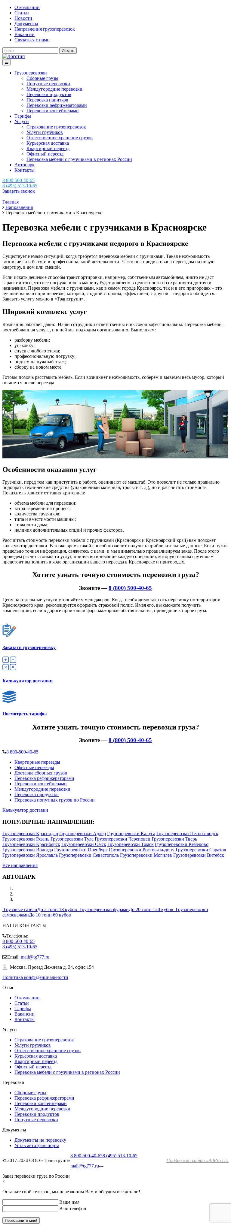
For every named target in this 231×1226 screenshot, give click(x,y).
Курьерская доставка (47, 143)
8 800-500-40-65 (22, 751)
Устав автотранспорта (36, 1145)
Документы (26, 23)
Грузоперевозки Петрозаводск (187, 833)
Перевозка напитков (47, 99)
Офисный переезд (44, 153)
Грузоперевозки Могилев (146, 855)
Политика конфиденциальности (35, 977)
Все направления (20, 865)
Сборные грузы (42, 78)
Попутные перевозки (48, 83)
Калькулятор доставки (27, 680)
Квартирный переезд (47, 148)
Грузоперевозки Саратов (201, 849)
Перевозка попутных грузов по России (54, 799)
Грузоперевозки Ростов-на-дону (141, 849)
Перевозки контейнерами (52, 110)
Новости (23, 18)
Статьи (21, 12)
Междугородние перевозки (54, 89)
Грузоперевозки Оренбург (81, 849)
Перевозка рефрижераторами (44, 778)
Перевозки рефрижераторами (56, 105)
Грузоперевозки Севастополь (89, 855)
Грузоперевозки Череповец (122, 838)
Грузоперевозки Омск (83, 844)
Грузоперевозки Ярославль (30, 855)
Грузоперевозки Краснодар (30, 833)
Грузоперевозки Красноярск (31, 844)
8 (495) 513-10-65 (19, 946)
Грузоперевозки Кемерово (181, 844)
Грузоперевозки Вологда (27, 849)
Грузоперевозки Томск (130, 844)
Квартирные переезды (37, 762)
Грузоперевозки (30, 72)
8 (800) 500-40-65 (130, 588)
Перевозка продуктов (36, 794)
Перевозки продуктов (48, 94)
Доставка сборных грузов (40, 772)
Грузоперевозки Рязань (25, 838)
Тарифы (22, 116)
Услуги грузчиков (44, 132)
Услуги (21, 121)
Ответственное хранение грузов (59, 137)
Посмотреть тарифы (24, 713)
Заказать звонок (18, 191)
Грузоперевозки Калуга (131, 833)
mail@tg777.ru (35, 956)
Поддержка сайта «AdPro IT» (197, 1160)
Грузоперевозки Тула (72, 838)
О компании (27, 7)
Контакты (24, 170)
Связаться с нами (32, 39)
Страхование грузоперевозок (56, 126)
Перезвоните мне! (21, 1220)
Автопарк (24, 164)
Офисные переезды (34, 767)
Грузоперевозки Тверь (174, 838)
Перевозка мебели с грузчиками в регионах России (79, 159)
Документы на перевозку (40, 1140)
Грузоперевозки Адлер (82, 833)
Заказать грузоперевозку (29, 647)
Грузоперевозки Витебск (198, 855)
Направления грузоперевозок (44, 29)
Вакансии (24, 34)
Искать (68, 50)
